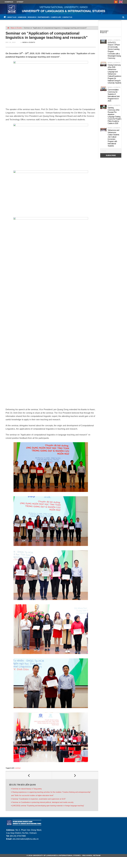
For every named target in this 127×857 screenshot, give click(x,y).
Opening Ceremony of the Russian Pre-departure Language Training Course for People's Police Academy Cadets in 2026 (114, 115)
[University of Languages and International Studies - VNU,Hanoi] (63, 9)
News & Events (16, 28)
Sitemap (20, 2)
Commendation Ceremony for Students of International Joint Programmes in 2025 (113, 95)
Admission (22, 17)
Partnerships (43, 17)
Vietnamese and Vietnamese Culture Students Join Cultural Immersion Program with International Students (113, 138)
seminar (18, 768)
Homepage (9, 2)
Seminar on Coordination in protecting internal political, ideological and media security (43, 802)
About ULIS (11, 17)
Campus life (56, 17)
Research (32, 17)
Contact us (67, 17)
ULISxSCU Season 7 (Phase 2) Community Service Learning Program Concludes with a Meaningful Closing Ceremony (114, 50)
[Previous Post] (29, 775)
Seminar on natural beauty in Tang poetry (27, 789)
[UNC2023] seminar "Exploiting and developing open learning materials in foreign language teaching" (48, 806)
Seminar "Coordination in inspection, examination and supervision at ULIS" (39, 799)
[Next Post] (75, 775)
